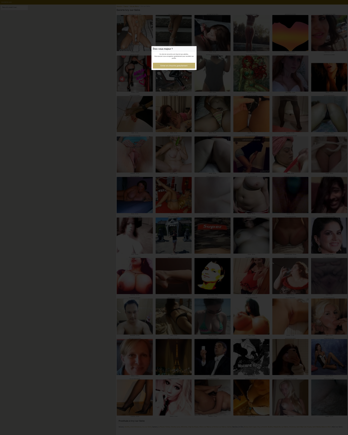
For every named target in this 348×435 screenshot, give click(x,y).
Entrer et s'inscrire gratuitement (174, 66)
